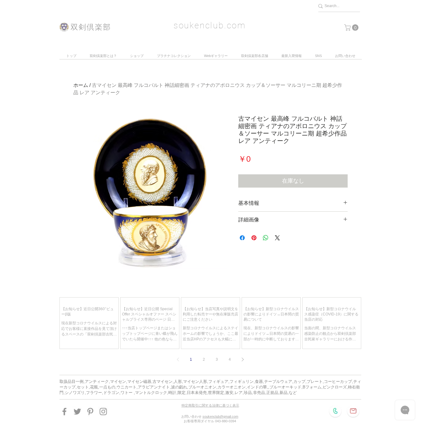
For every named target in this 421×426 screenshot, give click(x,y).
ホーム (80, 85)
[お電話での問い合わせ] (335, 411)
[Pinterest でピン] (254, 237)
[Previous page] (178, 359)
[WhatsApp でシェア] (265, 237)
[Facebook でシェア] (242, 237)
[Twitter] (77, 411)
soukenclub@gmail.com (220, 416)
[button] (352, 27)
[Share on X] (277, 237)
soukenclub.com (210, 25)
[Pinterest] (90, 411)
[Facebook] (64, 411)
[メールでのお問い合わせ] (353, 411)
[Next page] (242, 359)
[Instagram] (103, 411)
